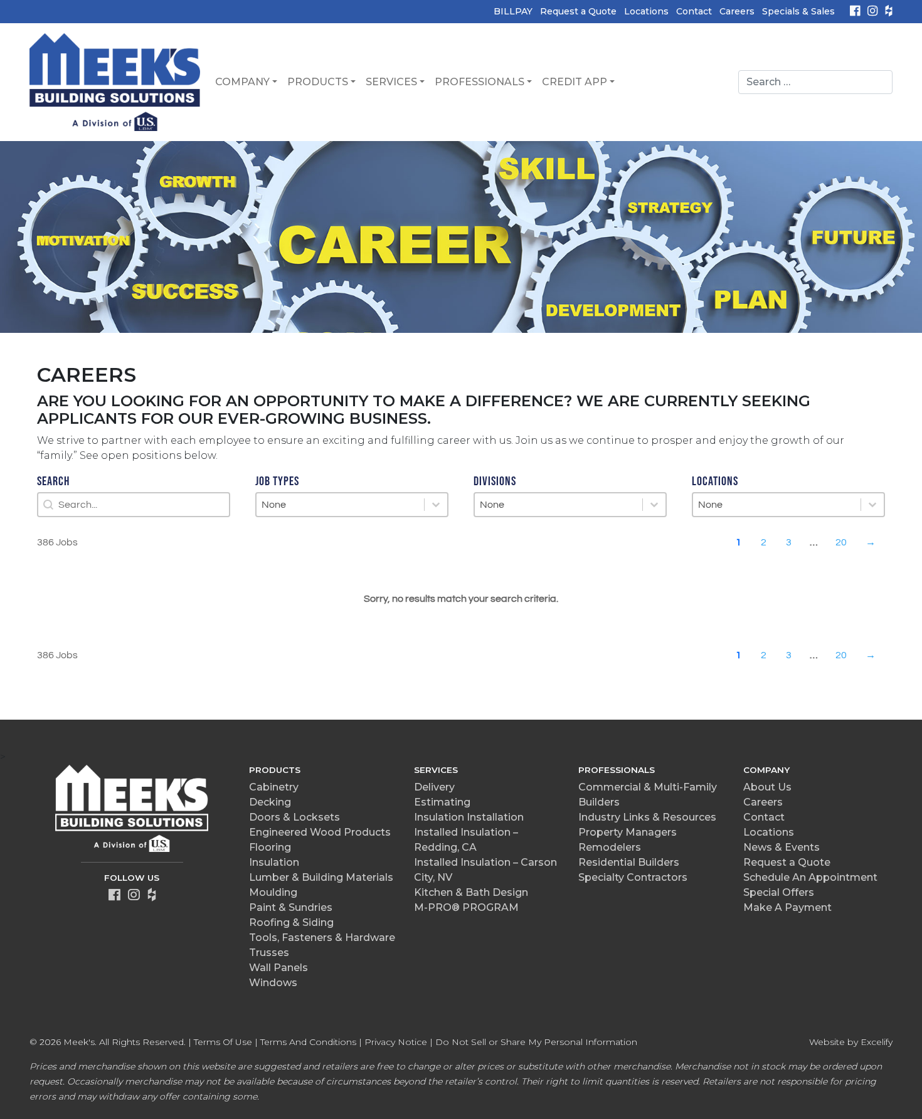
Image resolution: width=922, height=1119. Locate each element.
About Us (767, 787)
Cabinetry (274, 787)
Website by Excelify (851, 1042)
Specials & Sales (798, 11)
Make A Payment (787, 907)
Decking (270, 802)
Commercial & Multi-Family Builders (647, 794)
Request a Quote (578, 11)
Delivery (434, 787)
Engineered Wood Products (320, 832)
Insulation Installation (469, 817)
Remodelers (609, 847)
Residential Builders (628, 862)
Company (242, 82)
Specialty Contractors (632, 877)
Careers (737, 11)
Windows (273, 983)
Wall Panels (278, 968)
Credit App (574, 82)
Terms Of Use (223, 1042)
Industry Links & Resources (647, 817)
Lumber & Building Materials (321, 877)
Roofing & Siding (291, 922)
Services (391, 82)
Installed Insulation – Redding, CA (466, 839)
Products (317, 82)
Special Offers (778, 892)
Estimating (442, 802)
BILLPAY (513, 11)
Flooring (270, 847)
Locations (646, 11)
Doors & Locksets (294, 817)
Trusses (269, 953)
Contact (694, 11)
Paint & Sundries (290, 907)
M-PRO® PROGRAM (466, 907)
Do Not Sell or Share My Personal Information (536, 1042)
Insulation (274, 862)
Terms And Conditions (308, 1042)
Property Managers (627, 832)
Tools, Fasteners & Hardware (322, 937)
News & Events (781, 847)
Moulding (273, 892)
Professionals (479, 82)
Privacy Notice (395, 1042)
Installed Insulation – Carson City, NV (485, 869)
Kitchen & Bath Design (471, 892)
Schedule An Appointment (810, 877)
